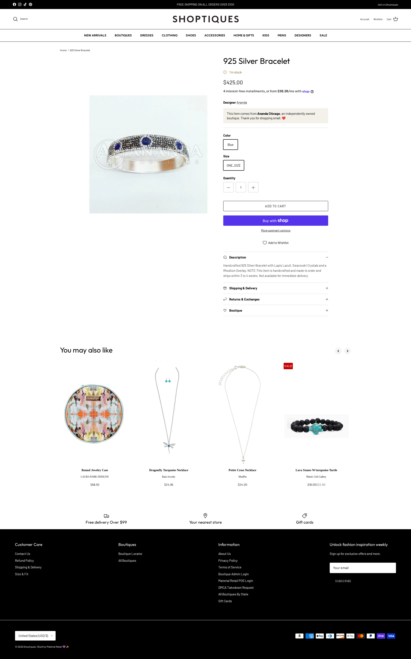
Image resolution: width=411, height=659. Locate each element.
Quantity (229, 178)
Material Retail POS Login (235, 581)
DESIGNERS (303, 35)
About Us (224, 554)
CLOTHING (169, 35)
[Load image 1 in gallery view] (148, 154)
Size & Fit (21, 574)
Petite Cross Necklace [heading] (242, 470)
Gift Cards (225, 601)
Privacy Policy (228, 560)
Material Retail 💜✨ (58, 646)
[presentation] (95, 479)
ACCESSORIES (214, 35)
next (347, 351)
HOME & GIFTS (244, 35)
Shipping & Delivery (28, 567)
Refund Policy (24, 560)
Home (63, 49)
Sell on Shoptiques (388, 4)
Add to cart (275, 206)
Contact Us (22, 554)
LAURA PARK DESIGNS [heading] (95, 476)
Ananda (242, 102)
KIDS (265, 35)
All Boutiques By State (233, 594)
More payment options (275, 230)
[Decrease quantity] (228, 187)
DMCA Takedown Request (236, 587)
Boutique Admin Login (233, 574)
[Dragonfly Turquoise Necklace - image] (168, 415)
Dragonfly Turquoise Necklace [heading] (168, 470)
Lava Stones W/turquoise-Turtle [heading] (316, 470)
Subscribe (343, 581)
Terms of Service (229, 567)
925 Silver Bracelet (80, 49)
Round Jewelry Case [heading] (95, 470)
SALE (323, 35)
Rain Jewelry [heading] (168, 476)
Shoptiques (29, 646)
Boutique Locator (130, 554)
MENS (282, 35)
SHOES (191, 35)
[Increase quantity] (253, 187)
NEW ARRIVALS (95, 35)
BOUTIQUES (123, 35)
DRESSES (146, 35)
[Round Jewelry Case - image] (95, 415)
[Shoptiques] (205, 19)
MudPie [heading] (242, 476)
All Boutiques (127, 560)
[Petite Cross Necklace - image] (242, 415)
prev (338, 351)
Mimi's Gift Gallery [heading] (316, 476)
